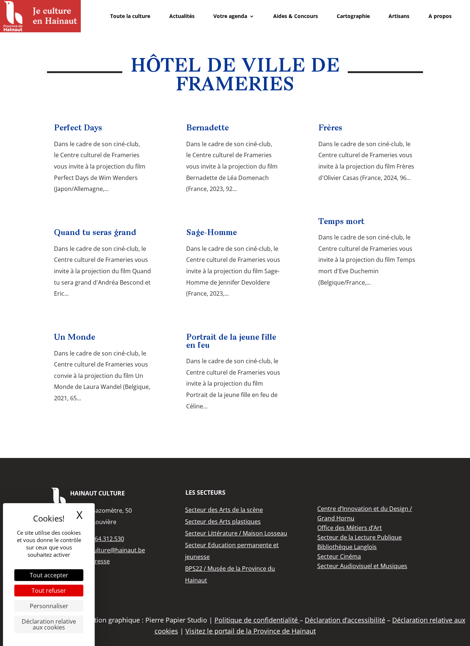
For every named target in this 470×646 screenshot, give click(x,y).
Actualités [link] (182, 15)
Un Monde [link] (74, 338)
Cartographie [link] (353, 15)
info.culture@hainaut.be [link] (111, 550)
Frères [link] (330, 128)
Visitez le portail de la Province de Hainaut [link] (250, 631)
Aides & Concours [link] (295, 15)
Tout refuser (49, 591)
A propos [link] (440, 15)
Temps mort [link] (341, 222)
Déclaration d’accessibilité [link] (345, 620)
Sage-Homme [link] (211, 233)
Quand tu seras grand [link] (95, 233)
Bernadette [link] (207, 128)
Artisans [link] (398, 15)
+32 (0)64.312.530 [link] (99, 539)
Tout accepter (49, 575)
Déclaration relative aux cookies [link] (49, 624)
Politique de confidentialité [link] (257, 620)
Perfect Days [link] (78, 128)
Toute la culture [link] (130, 15)
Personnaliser (49, 606)
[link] (40, 16)
